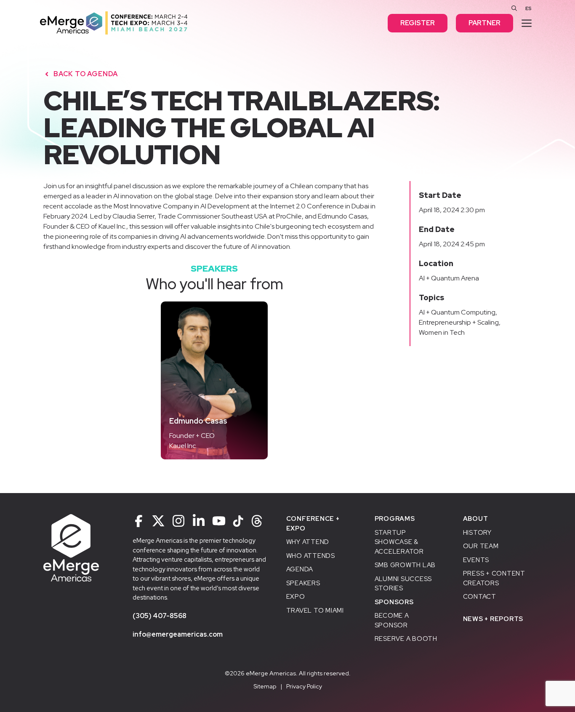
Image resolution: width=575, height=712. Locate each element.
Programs (395, 519)
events (476, 560)
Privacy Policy (304, 686)
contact (479, 596)
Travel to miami (315, 610)
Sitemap (264, 686)
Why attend (308, 542)
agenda (300, 569)
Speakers (303, 583)
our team (481, 546)
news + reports (493, 619)
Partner (484, 23)
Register (417, 23)
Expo (295, 596)
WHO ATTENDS (310, 556)
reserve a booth (406, 639)
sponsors (394, 602)
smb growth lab (405, 565)
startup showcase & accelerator (399, 542)
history (477, 532)
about (475, 519)
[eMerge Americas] (113, 22)
